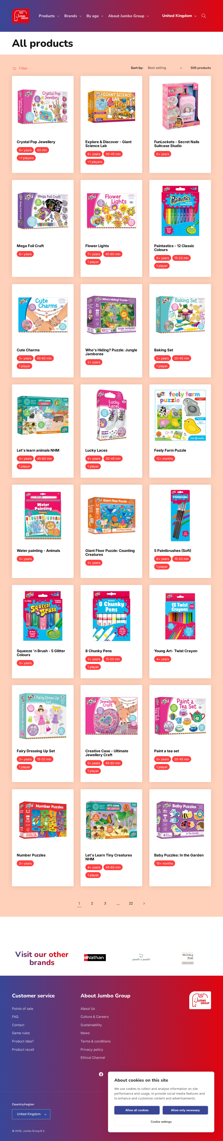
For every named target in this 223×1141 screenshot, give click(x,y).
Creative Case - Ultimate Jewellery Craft (106, 753)
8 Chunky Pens (98, 651)
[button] (48, 16)
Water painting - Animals (38, 551)
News (85, 1033)
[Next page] (144, 903)
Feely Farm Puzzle (170, 450)
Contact (18, 1025)
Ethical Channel (93, 1058)
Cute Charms (28, 350)
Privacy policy (92, 1049)
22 (131, 903)
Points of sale (22, 1009)
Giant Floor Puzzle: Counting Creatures (110, 552)
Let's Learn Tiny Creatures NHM (108, 857)
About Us (88, 1009)
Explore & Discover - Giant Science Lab (108, 144)
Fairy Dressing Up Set (36, 751)
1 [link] (79, 903)
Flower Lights (97, 246)
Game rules (21, 1033)
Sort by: (137, 67)
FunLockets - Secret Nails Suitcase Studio (176, 144)
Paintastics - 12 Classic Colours (174, 248)
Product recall (23, 1049)
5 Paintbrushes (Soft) (172, 551)
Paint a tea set (166, 751)
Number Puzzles (31, 855)
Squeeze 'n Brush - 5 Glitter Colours (41, 653)
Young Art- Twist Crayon (175, 651)
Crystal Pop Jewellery (36, 142)
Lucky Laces (96, 450)
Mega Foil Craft (30, 246)
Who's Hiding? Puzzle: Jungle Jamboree (111, 352)
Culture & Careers (95, 1017)
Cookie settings (161, 1121)
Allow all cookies (137, 1110)
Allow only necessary (185, 1110)
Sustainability (91, 1025)
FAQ (15, 1017)
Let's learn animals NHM (38, 450)
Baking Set (163, 350)
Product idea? (23, 1041)
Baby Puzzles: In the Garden (179, 855)
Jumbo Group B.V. (34, 1131)
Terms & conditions (96, 1041)
